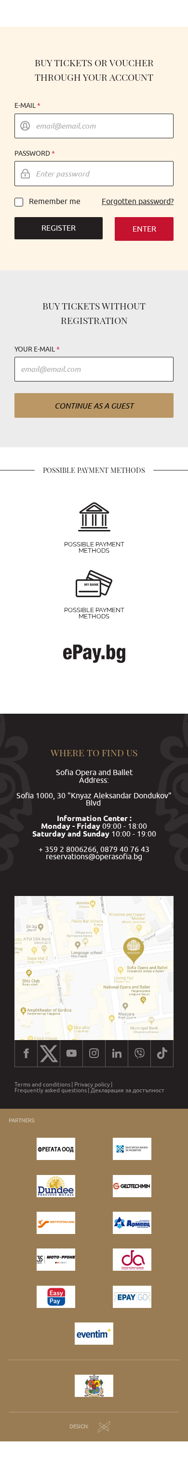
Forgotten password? (138, 202)
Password (32, 153)
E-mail (25, 105)
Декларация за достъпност (127, 1090)
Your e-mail (34, 349)
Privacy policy (92, 1084)
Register (58, 227)
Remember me (55, 202)
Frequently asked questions (50, 1090)
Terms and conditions (42, 1084)
